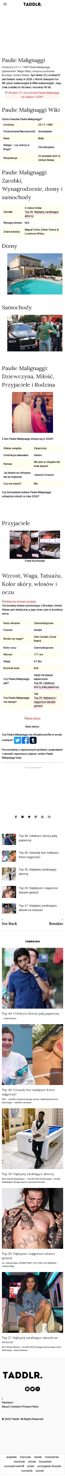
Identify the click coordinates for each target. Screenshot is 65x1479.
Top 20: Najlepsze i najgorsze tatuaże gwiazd (45, 701)
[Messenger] (22, 817)
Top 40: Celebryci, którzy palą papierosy (46, 685)
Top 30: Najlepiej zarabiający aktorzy (28, 1174)
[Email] (49, 817)
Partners (7, 1402)
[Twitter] (29, 817)
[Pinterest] (35, 817)
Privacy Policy (30, 1406)
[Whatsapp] (42, 817)
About (5, 1406)
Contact (15, 1406)
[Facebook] (16, 817)
